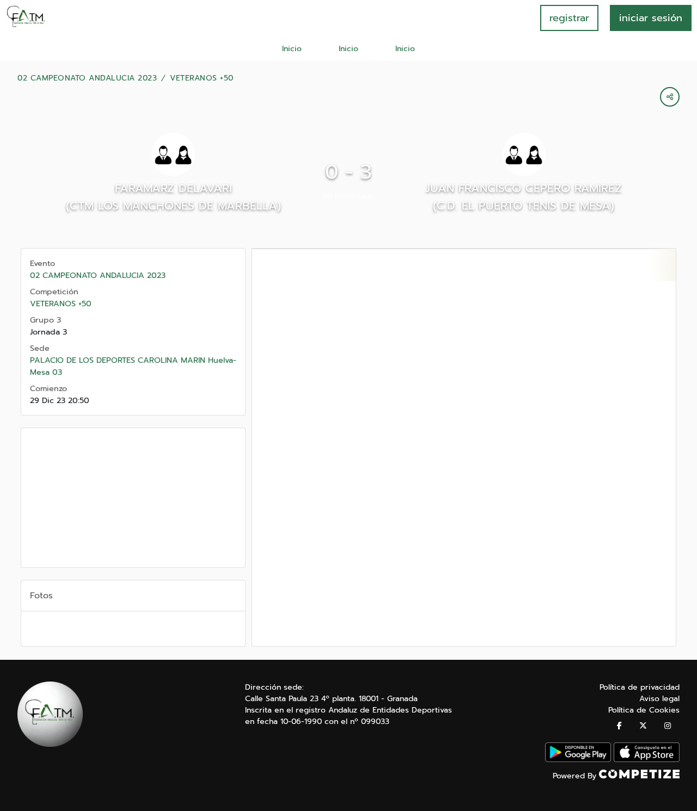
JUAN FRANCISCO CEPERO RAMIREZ (524, 188)
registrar (569, 18)
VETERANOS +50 (202, 78)
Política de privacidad (640, 687)
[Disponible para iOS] (647, 759)
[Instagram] (667, 726)
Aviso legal (659, 698)
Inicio (292, 48)
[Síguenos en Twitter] (643, 726)
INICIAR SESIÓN (650, 18)
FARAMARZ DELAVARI (173, 188)
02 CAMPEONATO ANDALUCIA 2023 (87, 78)
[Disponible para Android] (578, 759)
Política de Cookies (644, 710)
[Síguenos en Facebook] (619, 726)
